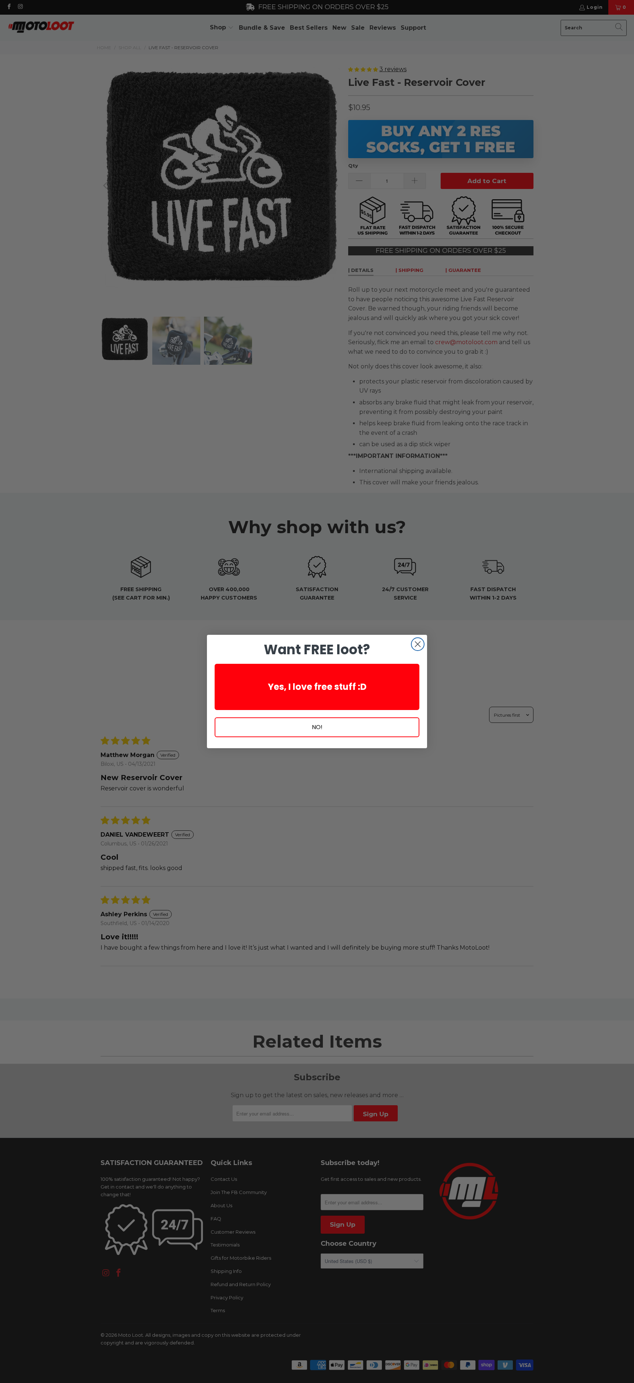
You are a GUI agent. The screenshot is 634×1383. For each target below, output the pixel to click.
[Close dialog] (417, 644)
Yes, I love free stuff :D (317, 687)
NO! (317, 727)
